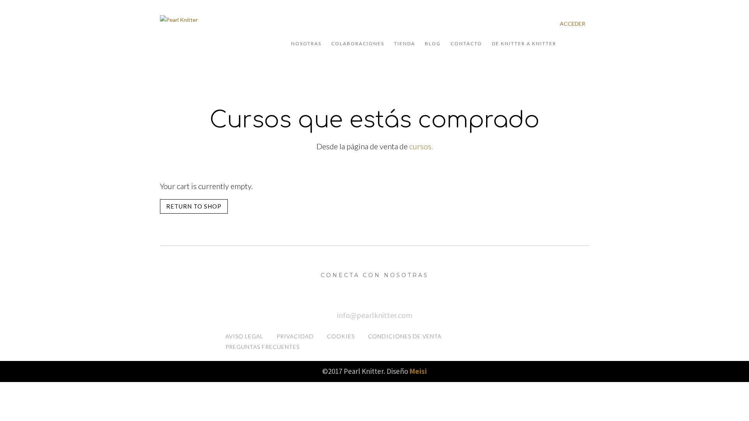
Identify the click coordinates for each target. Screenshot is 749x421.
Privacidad (295, 336)
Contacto (466, 43)
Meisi (418, 371)
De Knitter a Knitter (524, 43)
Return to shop (194, 206)
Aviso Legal (244, 336)
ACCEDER (572, 23)
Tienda (404, 43)
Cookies (341, 336)
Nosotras (306, 43)
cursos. (421, 146)
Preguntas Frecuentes (262, 346)
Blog (433, 43)
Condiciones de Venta (405, 336)
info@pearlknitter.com (374, 315)
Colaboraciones (357, 43)
